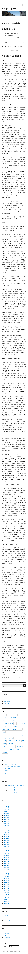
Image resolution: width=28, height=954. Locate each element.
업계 (14, 746)
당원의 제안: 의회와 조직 (12, 56)
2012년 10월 (6, 811)
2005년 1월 (6, 898)
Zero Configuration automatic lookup (13, 735)
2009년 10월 (6, 836)
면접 (23, 740)
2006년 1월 (6, 886)
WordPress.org (7, 937)
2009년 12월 (6, 832)
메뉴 (24, 5)
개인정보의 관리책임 (9, 774)
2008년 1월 (6, 857)
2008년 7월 (6, 850)
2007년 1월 (6, 869)
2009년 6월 (6, 842)
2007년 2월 (6, 867)
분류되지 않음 (10, 50)
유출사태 (21, 746)
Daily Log (6, 697)
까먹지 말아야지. (9, 29)
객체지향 (11, 738)
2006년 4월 (6, 882)
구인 (16, 738)
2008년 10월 (6, 848)
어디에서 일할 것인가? (9, 768)
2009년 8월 (6, 840)
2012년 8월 (6, 813)
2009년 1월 (6, 846)
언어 (10, 746)
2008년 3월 (6, 854)
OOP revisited (6, 729)
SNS (4, 732)
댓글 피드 (6, 935)
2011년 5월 (6, 823)
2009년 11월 (6, 834)
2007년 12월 (6, 859)
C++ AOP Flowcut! (16, 718)
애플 (4, 746)
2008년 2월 (6, 855)
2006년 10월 (6, 873)
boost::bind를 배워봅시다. (14, 787)
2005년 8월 (6, 892)
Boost (4, 718)
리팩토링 (10, 740)
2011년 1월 (6, 825)
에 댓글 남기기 (17, 50)
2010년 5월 (6, 827)
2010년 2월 (6, 829)
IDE (19, 723)
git (15, 723)
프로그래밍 (13, 749)
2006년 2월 (6, 884)
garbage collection (8, 723)
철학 (4, 749)
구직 (19, 738)
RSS (21, 729)
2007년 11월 (6, 861)
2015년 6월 (6, 804)
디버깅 (4, 740)
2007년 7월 (6, 863)
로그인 (5, 932)
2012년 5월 (6, 817)
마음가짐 (15, 740)
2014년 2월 (6, 808)
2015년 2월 (6, 806)
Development (6, 720)
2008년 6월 (6, 852)
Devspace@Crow (9, 9)
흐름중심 (5, 752)
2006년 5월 (6, 880)
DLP (13, 720)
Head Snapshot (7, 701)
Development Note (8, 699)
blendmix (14, 715)
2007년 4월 (6, 865)
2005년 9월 (6, 890)
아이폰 (21, 743)
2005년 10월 (6, 888)
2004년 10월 (6, 903)
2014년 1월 (6, 810)
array (9, 715)
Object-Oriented (13, 726)
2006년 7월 (6, 876)
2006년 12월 (6, 871)
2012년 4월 (6, 819)
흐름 (18, 749)
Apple (4, 715)
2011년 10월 (6, 821)
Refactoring (15, 729)
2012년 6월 (6, 815)
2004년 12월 (6, 899)
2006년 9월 (6, 875)
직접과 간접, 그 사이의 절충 (10, 764)
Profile (4, 943)
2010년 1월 (6, 831)
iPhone (23, 723)
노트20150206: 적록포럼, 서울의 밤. (12, 766)
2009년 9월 (6, 838)
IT (3, 726)
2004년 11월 (6, 901)
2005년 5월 (6, 894)
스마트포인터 (11, 743)
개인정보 (5, 738)
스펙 (17, 743)
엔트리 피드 (6, 933)
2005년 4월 (6, 896)
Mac (6, 726)
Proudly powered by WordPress (15, 951)
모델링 (4, 743)
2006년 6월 (6, 878)
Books (20, 715)
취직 (7, 749)
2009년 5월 (6, 844)
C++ (8, 718)
